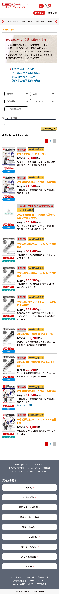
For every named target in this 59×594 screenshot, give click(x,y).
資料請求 (47, 468)
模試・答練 (39, 21)
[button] (56, 21)
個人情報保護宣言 (19, 580)
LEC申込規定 (41, 584)
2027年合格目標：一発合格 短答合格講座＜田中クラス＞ (36, 216)
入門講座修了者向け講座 (26, 73)
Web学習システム (22, 464)
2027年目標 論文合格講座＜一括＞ (35, 333)
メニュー (55, 6)
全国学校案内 (41, 471)
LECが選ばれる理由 (23, 69)
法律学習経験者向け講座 (26, 80)
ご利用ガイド (38, 464)
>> (55, 141)
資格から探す (13, 21)
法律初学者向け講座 (23, 76)
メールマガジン (34, 468)
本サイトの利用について (23, 584)
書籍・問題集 (26, 21)
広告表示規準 (43, 577)
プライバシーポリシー (38, 580)
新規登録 (52, 12)
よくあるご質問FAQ (17, 468)
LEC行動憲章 (16, 577)
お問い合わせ (17, 471)
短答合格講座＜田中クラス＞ (31, 154)
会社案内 (29, 471)
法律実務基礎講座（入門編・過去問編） (37, 182)
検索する (41, 6)
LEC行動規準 (29, 577)
